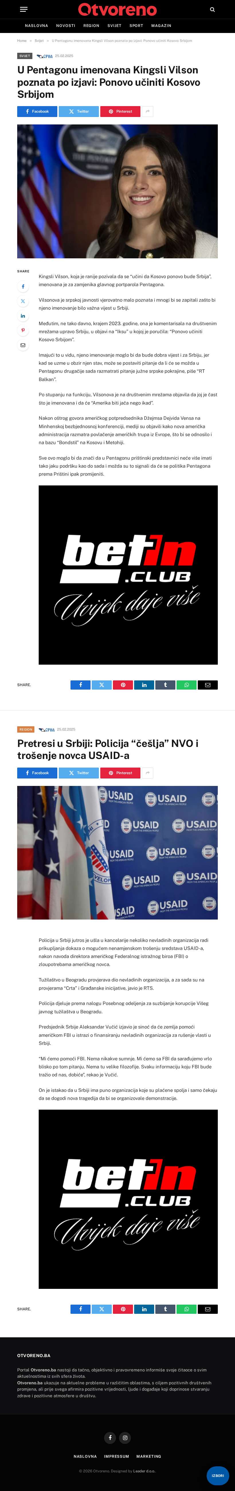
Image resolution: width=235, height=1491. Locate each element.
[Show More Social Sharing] (147, 111)
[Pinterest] (23, 330)
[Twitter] (23, 301)
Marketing (148, 1456)
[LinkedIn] (23, 315)
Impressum (116, 1456)
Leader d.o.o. (144, 1471)
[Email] (23, 345)
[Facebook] (23, 286)
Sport (137, 26)
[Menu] (24, 9)
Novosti (65, 26)
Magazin (161, 26)
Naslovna (36, 26)
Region (91, 26)
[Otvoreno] (117, 9)
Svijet (114, 26)
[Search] (212, 9)
